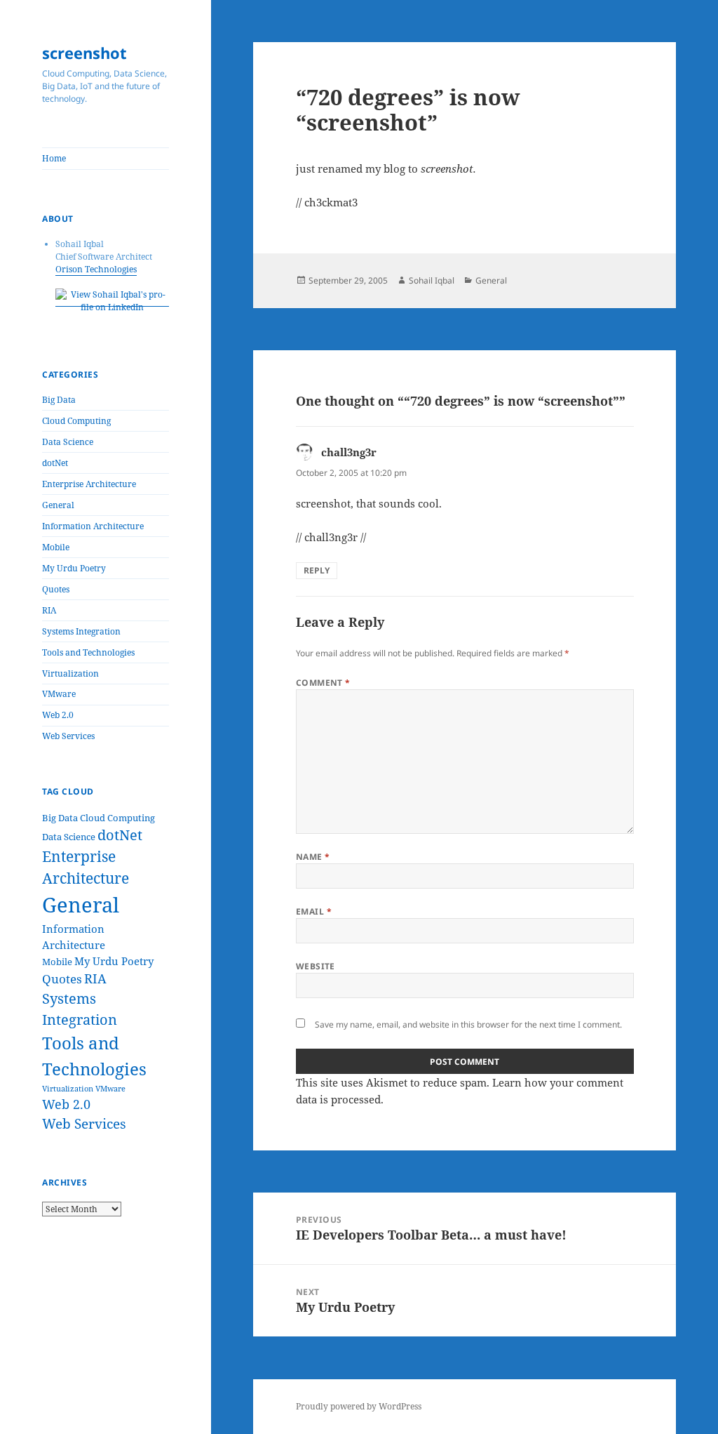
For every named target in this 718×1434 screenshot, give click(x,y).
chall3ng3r (349, 452)
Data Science (67, 442)
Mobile (55, 547)
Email (314, 911)
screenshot (84, 52)
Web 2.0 (58, 715)
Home (54, 158)
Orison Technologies (96, 269)
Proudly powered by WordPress (358, 1406)
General (58, 505)
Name (313, 857)
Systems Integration (81, 631)
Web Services (68, 736)
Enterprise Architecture (89, 484)
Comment (323, 683)
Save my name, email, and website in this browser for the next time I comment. (468, 1024)
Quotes (55, 589)
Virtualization (70, 673)
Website (315, 966)
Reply (317, 570)
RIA (49, 610)
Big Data (59, 400)
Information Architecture (93, 526)
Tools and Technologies (88, 652)
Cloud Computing (76, 421)
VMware (59, 694)
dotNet (55, 463)
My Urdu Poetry (74, 568)
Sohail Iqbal (431, 280)
